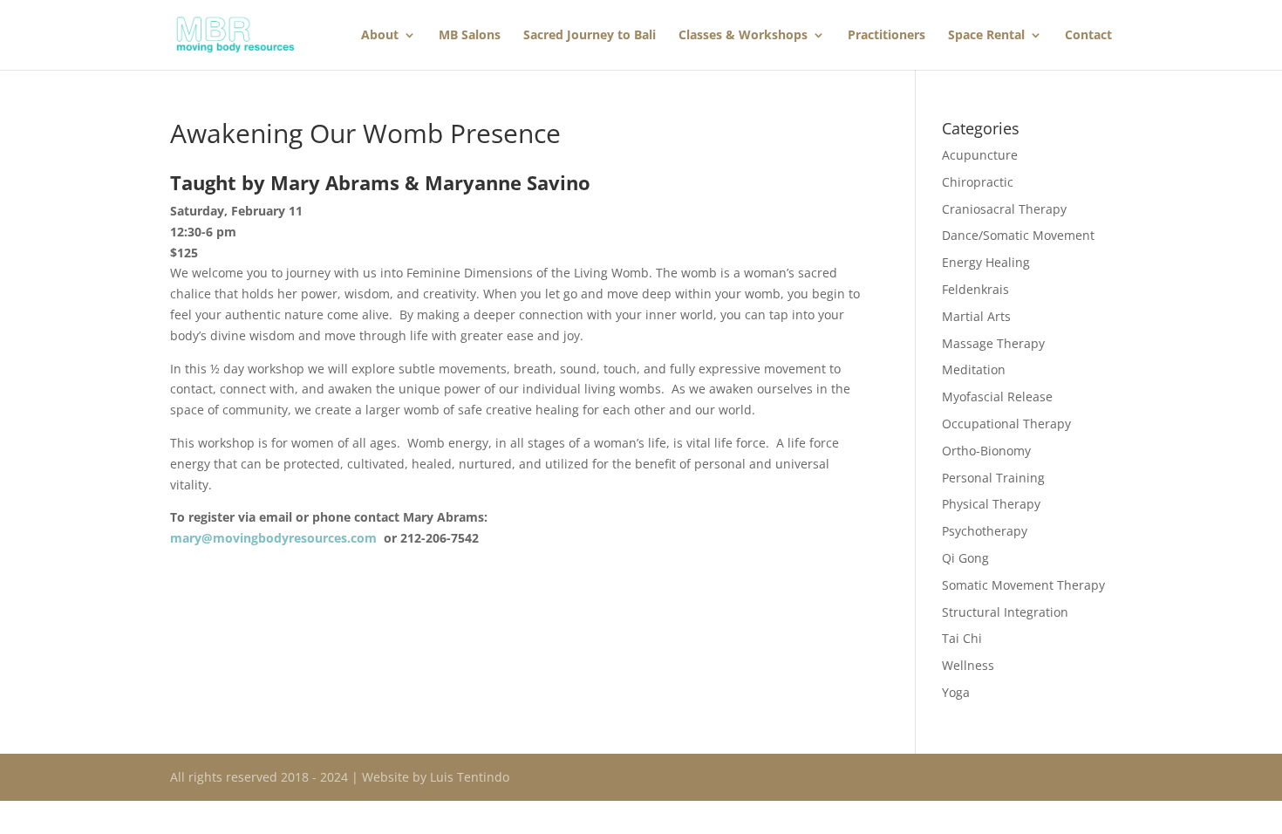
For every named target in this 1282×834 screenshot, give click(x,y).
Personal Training (993, 477)
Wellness (968, 665)
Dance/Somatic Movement (1018, 235)
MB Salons (470, 36)
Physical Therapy (991, 504)
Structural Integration (1005, 612)
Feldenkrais (975, 289)
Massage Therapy (993, 343)
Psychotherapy (984, 531)
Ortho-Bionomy (986, 450)
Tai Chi (962, 638)
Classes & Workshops (743, 36)
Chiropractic (977, 182)
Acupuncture (980, 155)
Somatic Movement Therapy (1023, 585)
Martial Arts (976, 316)
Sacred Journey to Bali (589, 36)
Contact (1088, 36)
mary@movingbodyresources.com (273, 538)
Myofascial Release (997, 396)
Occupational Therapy (1006, 423)
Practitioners (886, 36)
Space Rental (986, 36)
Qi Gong (965, 558)
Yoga (956, 692)
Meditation (974, 369)
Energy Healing (986, 262)
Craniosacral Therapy (1004, 209)
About (380, 36)
